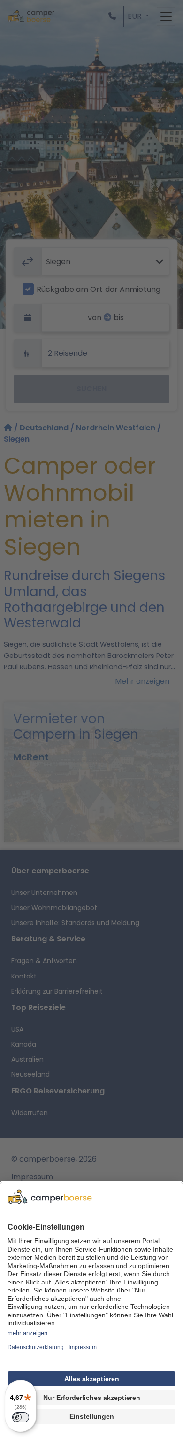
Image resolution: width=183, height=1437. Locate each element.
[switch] (20, 1417)
